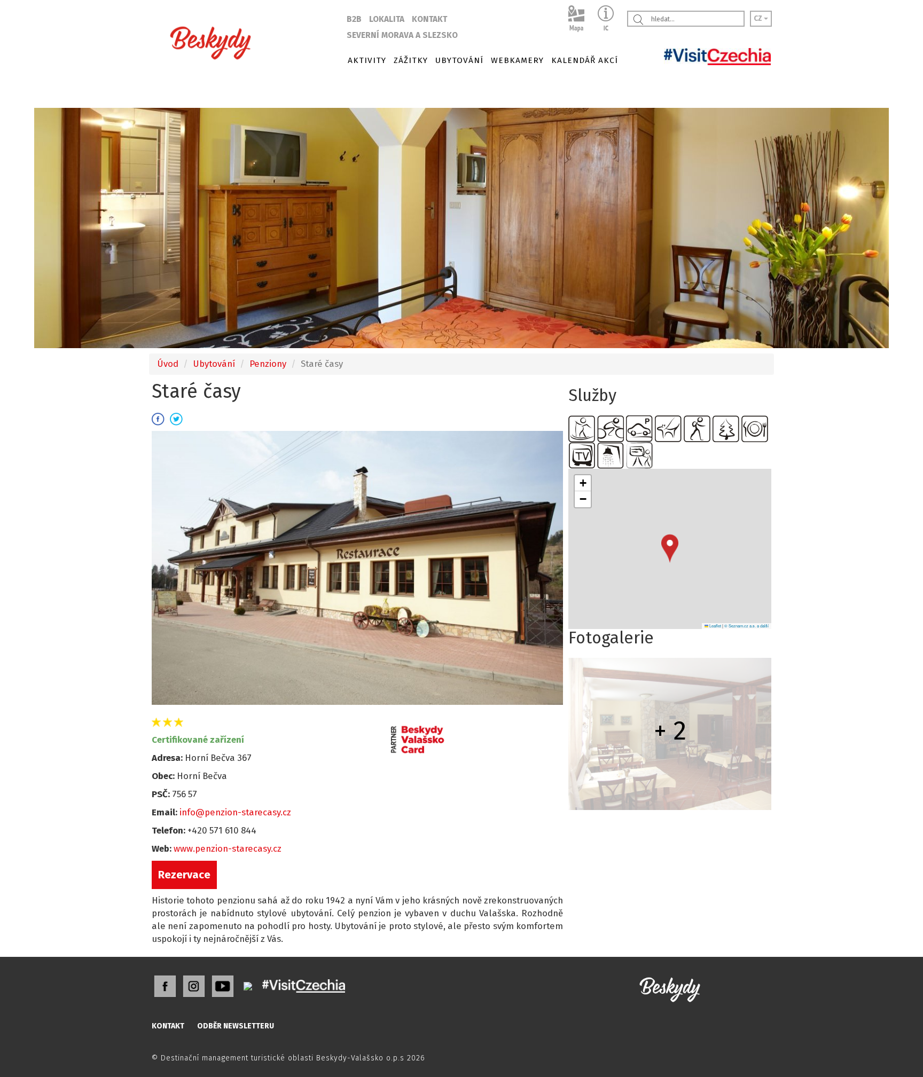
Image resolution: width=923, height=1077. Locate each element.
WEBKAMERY (517, 60)
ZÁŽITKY (411, 60)
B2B (354, 19)
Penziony (267, 363)
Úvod (167, 363)
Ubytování (214, 363)
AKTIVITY (367, 60)
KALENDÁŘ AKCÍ (584, 60)
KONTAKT (429, 19)
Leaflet (714, 625)
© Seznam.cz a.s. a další (746, 625)
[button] (669, 548)
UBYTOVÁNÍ (459, 60)
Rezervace (184, 874)
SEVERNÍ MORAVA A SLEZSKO (402, 35)
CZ (759, 18)
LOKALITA (386, 19)
